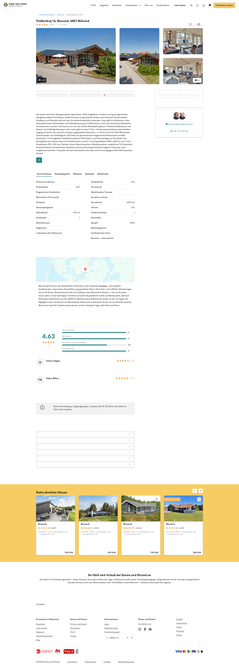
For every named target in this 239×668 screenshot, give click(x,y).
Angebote (104, 5)
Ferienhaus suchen (224, 5)
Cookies (107, 662)
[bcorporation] (78, 653)
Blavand (60, 15)
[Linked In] (150, 629)
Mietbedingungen (126, 662)
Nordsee (103, 286)
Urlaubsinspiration (44, 636)
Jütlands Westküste (47, 15)
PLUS (93, 5)
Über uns (149, 5)
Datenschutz (90, 662)
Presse (73, 636)
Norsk (179, 627)
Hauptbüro (75, 628)
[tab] (46, 520)
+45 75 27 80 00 (180, 131)
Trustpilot (40, 604)
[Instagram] (139, 629)
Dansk (179, 635)
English (179, 619)
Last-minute (179, 5)
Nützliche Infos (111, 628)
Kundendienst (163, 5)
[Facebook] (145, 629)
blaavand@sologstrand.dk (180, 124)
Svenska (180, 631)
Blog (38, 640)
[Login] (203, 5)
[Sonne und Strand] (15, 5)
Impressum (72, 662)
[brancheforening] (44, 653)
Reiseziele (117, 5)
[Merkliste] (197, 5)
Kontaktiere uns (144, 624)
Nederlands (181, 623)
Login (106, 624)
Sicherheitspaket (112, 632)
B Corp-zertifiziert (78, 624)
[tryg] (69, 653)
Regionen (40, 632)
